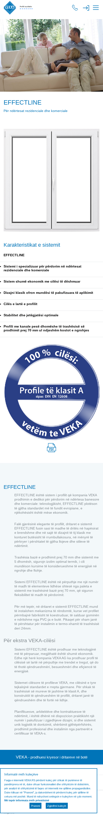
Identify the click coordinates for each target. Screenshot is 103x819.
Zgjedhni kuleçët (56, 805)
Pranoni (35, 805)
